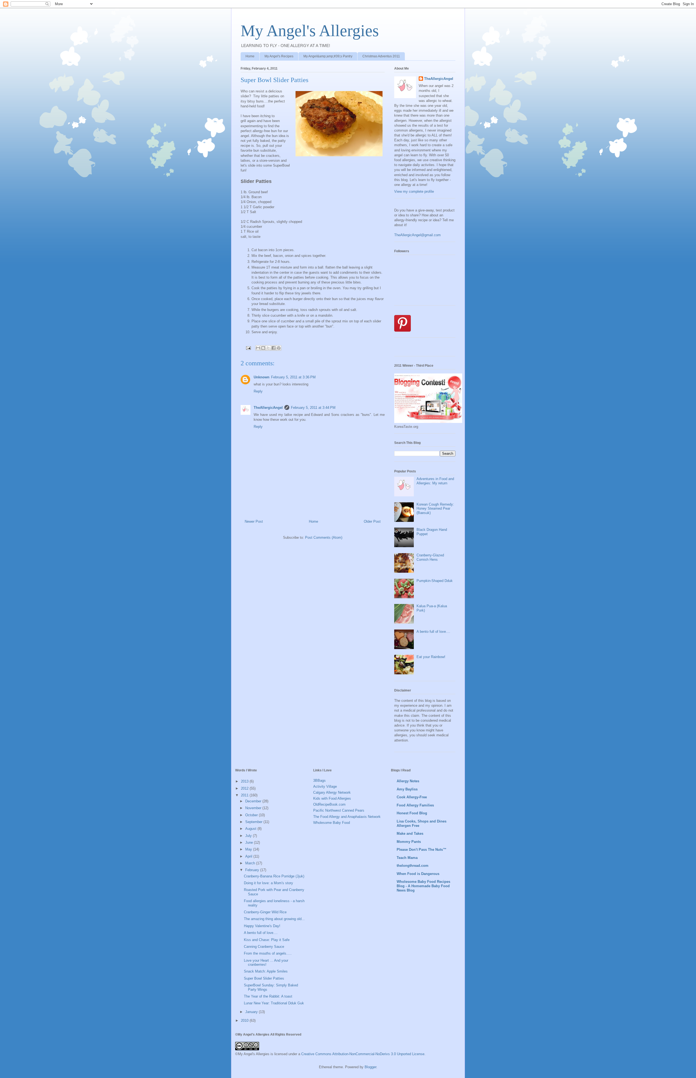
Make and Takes (410, 833)
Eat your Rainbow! (431, 657)
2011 (245, 795)
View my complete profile (414, 191)
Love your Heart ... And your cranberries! (266, 962)
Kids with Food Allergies (332, 798)
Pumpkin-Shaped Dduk (435, 581)
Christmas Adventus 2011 (381, 56)
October (252, 815)
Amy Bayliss (407, 789)
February (252, 870)
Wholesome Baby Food (331, 823)
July (249, 836)
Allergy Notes (408, 781)
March (250, 863)
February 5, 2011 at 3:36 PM (293, 377)
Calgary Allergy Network (332, 792)
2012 (245, 788)
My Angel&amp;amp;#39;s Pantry (327, 56)
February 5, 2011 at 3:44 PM (313, 408)
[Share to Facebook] (273, 348)
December (253, 801)
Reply (258, 391)
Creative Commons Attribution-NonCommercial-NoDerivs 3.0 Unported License (362, 1054)
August (251, 829)
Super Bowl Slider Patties (264, 978)
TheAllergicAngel (268, 408)
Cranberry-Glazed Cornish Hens (430, 557)
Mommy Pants (409, 842)
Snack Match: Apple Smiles (266, 971)
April (249, 856)
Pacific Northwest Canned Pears (338, 810)
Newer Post (254, 521)
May (249, 849)
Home (250, 56)
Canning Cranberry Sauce (264, 947)
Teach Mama (407, 858)
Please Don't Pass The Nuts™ (421, 850)
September (254, 822)
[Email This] (258, 348)
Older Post (372, 521)
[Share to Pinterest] (278, 348)
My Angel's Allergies (310, 31)
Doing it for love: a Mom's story (268, 883)
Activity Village (325, 786)
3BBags (319, 780)
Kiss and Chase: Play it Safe (267, 940)
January (252, 1012)
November (253, 808)
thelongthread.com (412, 866)
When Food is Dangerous (418, 874)
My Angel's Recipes (279, 56)
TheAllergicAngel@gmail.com (417, 235)
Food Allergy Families (415, 805)
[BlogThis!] (263, 348)
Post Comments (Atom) (323, 537)
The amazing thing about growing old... (274, 919)
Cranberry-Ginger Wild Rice (265, 912)
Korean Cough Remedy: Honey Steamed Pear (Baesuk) (435, 508)
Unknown (261, 377)
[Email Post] (248, 348)
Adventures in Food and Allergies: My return (435, 481)
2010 (245, 1020)
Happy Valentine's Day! (262, 926)
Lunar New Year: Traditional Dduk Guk (274, 1003)
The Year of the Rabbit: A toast (268, 996)
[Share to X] (268, 348)
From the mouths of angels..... (268, 953)
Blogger (370, 1067)
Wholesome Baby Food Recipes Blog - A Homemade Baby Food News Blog (423, 886)
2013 (245, 781)
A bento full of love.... (433, 632)
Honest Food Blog (412, 813)
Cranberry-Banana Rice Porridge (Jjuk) (274, 876)
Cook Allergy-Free (412, 797)
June (249, 842)
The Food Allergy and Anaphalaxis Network (347, 817)
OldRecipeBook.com (329, 804)
